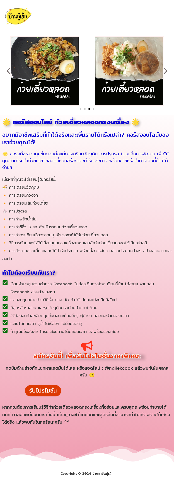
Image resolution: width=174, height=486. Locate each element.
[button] (8, 71)
